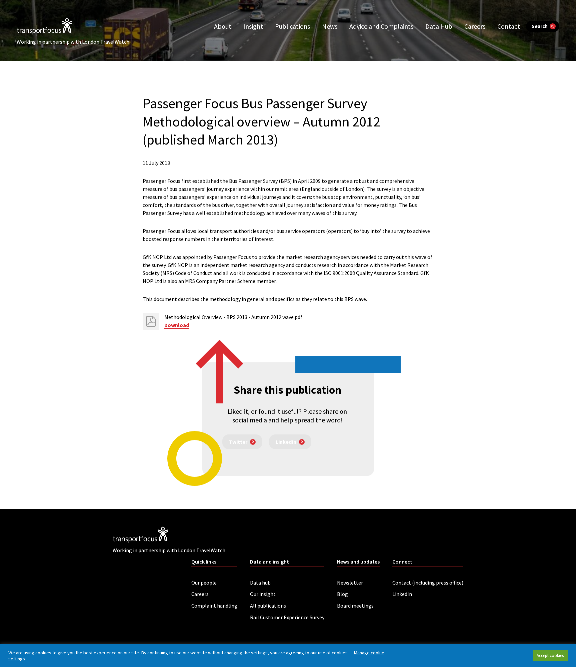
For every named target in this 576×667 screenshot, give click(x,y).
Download (176, 325)
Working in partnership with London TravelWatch (73, 41)
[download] (151, 321)
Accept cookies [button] (550, 655)
